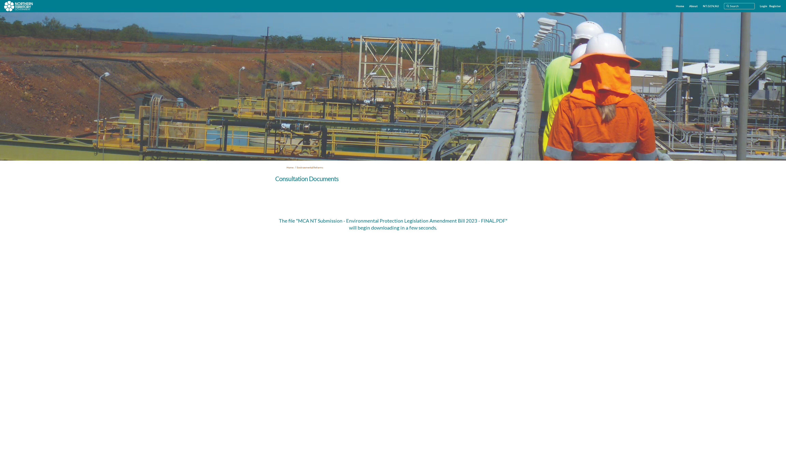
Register (775, 6)
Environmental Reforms (310, 167)
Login (763, 6)
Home (290, 167)
